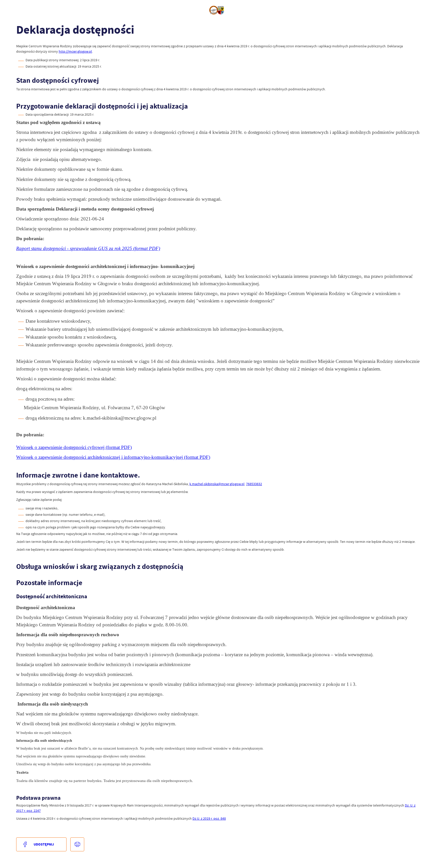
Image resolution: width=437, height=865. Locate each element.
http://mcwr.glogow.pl (75, 51)
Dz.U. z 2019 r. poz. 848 (209, 818)
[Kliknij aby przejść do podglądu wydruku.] (77, 844)
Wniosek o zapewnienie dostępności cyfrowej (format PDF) (74, 447)
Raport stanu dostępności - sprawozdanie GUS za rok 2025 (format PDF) (88, 248)
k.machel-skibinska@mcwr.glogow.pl (217, 484)
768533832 (254, 484)
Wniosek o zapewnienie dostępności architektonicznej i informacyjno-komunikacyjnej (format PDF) (113, 457)
